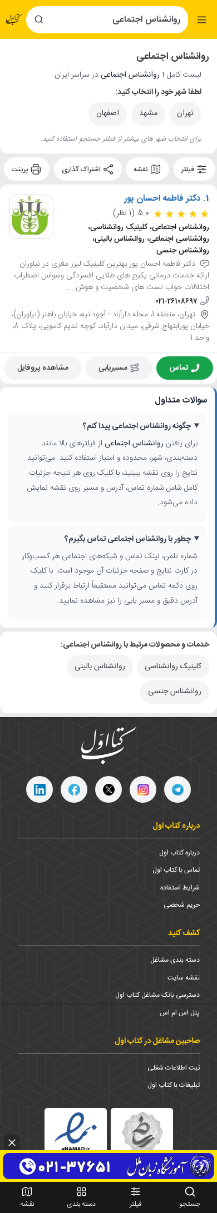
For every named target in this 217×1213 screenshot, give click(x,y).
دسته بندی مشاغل (175, 960)
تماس (178, 368)
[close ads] (11, 1142)
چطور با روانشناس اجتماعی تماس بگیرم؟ (128, 539)
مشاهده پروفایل (42, 368)
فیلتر (188, 169)
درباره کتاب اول (179, 852)
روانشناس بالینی (100, 666)
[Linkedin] (39, 789)
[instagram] (143, 789)
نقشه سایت (183, 977)
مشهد (148, 113)
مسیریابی (112, 368)
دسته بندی (81, 1204)
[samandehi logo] (142, 1139)
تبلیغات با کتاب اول (173, 1085)
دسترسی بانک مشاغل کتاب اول (157, 995)
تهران (185, 113)
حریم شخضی (182, 905)
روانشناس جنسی (174, 691)
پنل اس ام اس (180, 1012)
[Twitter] (108, 789)
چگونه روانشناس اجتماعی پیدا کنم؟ (137, 426)
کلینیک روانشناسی (173, 666)
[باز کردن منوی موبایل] (202, 20)
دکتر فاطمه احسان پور (162, 199)
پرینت (21, 169)
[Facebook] (74, 789)
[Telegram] (177, 789)
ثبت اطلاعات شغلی (173, 1067)
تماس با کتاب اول (176, 870)
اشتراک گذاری (82, 169)
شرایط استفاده (180, 887)
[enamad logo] (75, 1139)
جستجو (189, 1204)
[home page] (14, 19)
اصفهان (107, 113)
